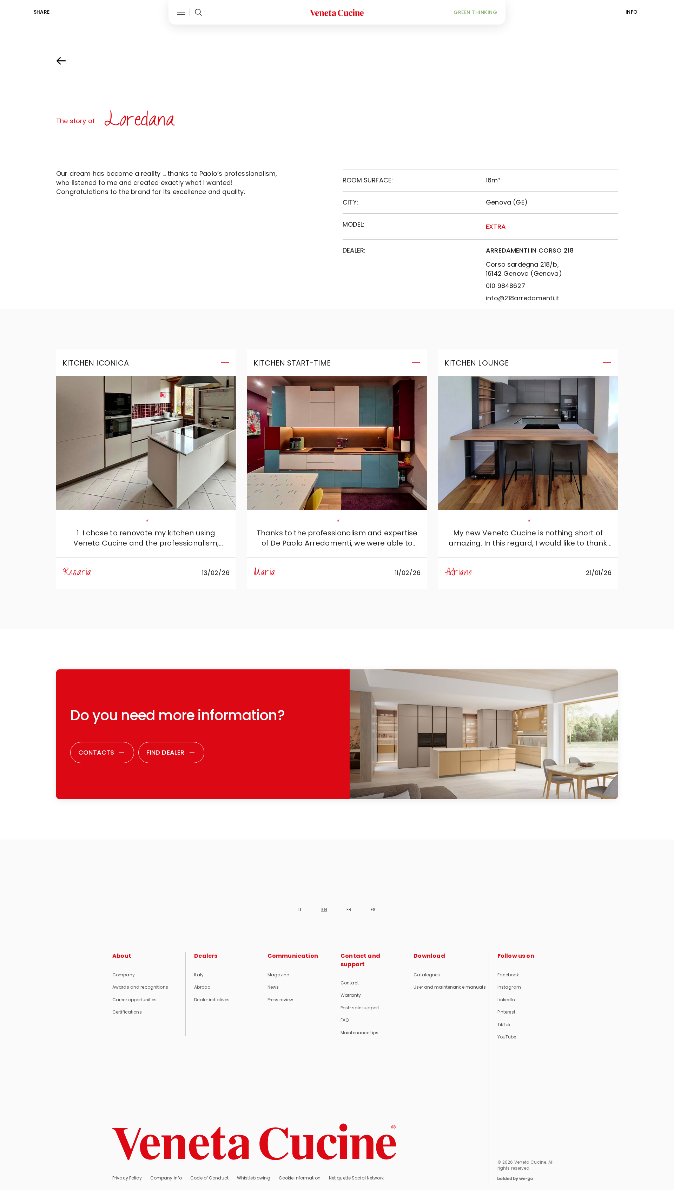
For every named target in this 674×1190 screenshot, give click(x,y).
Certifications (127, 1012)
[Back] (68, 61)
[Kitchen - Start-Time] (337, 443)
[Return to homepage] (254, 1142)
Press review (280, 1000)
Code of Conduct (209, 1178)
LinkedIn (506, 1000)
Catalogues (427, 975)
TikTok (504, 1025)
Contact (350, 983)
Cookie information (300, 1178)
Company (123, 975)
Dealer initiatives (212, 1000)
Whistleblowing (253, 1178)
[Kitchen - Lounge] (528, 443)
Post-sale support (360, 1008)
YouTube (506, 1037)
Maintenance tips (359, 1033)
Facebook (508, 975)
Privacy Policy (127, 1178)
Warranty (351, 995)
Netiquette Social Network (356, 1178)
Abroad (202, 987)
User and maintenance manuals (449, 987)
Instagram (509, 987)
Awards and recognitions (140, 987)
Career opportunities (134, 1000)
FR (348, 909)
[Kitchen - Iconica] (146, 443)
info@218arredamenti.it (522, 298)
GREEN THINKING (475, 12)
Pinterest (506, 1012)
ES (373, 909)
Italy (199, 975)
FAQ (345, 1020)
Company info (166, 1178)
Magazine (278, 975)
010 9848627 (505, 285)
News (273, 987)
